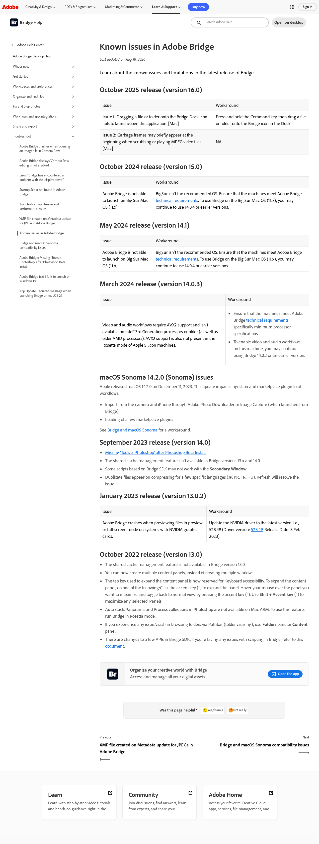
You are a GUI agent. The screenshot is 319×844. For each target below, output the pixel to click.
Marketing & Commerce (122, 7)
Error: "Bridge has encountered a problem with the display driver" (41, 177)
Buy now (198, 7)
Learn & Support (164, 7)
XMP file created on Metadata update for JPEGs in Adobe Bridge (45, 221)
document (114, 646)
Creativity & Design (38, 7)
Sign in (308, 7)
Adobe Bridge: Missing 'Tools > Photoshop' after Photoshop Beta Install (42, 262)
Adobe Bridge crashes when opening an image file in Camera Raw (44, 148)
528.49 (257, 529)
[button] (292, 7)
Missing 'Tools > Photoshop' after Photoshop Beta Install (155, 452)
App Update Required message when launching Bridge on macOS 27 (45, 293)
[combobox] (230, 22)
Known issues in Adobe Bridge (41, 233)
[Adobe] (10, 7)
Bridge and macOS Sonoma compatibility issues (38, 245)
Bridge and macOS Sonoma (132, 430)
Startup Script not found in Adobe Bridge (42, 192)
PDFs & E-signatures (78, 7)
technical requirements (177, 200)
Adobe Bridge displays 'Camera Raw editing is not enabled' (44, 163)
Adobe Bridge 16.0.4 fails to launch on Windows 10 (44, 279)
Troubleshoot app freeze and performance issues (39, 206)
